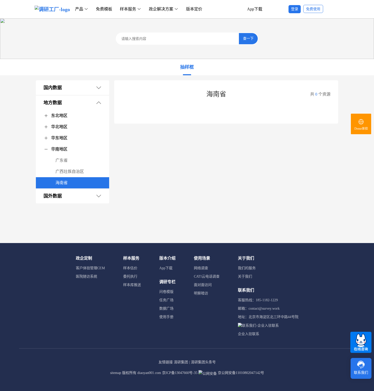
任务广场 (166, 300)
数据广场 (166, 308)
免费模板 (104, 9)
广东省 (61, 160)
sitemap (115, 373)
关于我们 (245, 276)
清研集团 (181, 362)
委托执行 (130, 276)
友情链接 (166, 362)
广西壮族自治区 (69, 171)
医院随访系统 (86, 276)
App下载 (254, 9)
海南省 (61, 183)
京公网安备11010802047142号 (240, 373)
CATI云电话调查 (207, 276)
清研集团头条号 (203, 362)
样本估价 (130, 268)
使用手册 (166, 317)
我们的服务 (247, 268)
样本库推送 (132, 285)
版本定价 (194, 9)
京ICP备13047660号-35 (179, 373)
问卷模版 (166, 292)
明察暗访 (201, 293)
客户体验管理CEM (90, 268)
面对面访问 (203, 285)
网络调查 (201, 268)
